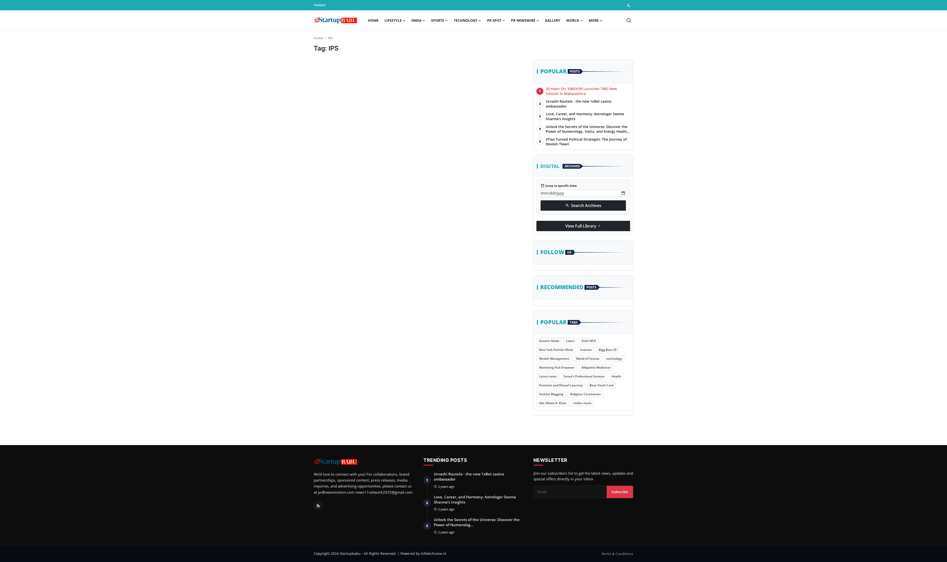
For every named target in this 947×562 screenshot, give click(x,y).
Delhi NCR (589, 341)
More (594, 20)
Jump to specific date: (559, 186)
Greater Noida (549, 341)
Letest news (548, 376)
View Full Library (583, 226)
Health (616, 376)
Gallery (552, 20)
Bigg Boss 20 (608, 350)
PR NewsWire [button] (523, 20)
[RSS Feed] (318, 505)
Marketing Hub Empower (557, 367)
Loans (570, 341)
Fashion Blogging (551, 394)
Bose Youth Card (601, 385)
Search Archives (583, 205)
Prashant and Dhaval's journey (561, 385)
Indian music (582, 403)
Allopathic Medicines (596, 367)
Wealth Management (554, 358)
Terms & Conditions (617, 553)
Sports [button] (437, 20)
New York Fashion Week (556, 350)
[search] (628, 20)
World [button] (572, 20)
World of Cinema (587, 358)
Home (373, 20)
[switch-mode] (629, 5)
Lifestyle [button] (393, 20)
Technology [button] (465, 20)
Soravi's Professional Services (584, 376)
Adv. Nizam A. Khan (552, 403)
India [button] (416, 20)
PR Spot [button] (494, 20)
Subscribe (620, 491)
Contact (320, 5)
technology (614, 358)
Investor (586, 350)
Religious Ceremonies (585, 394)
